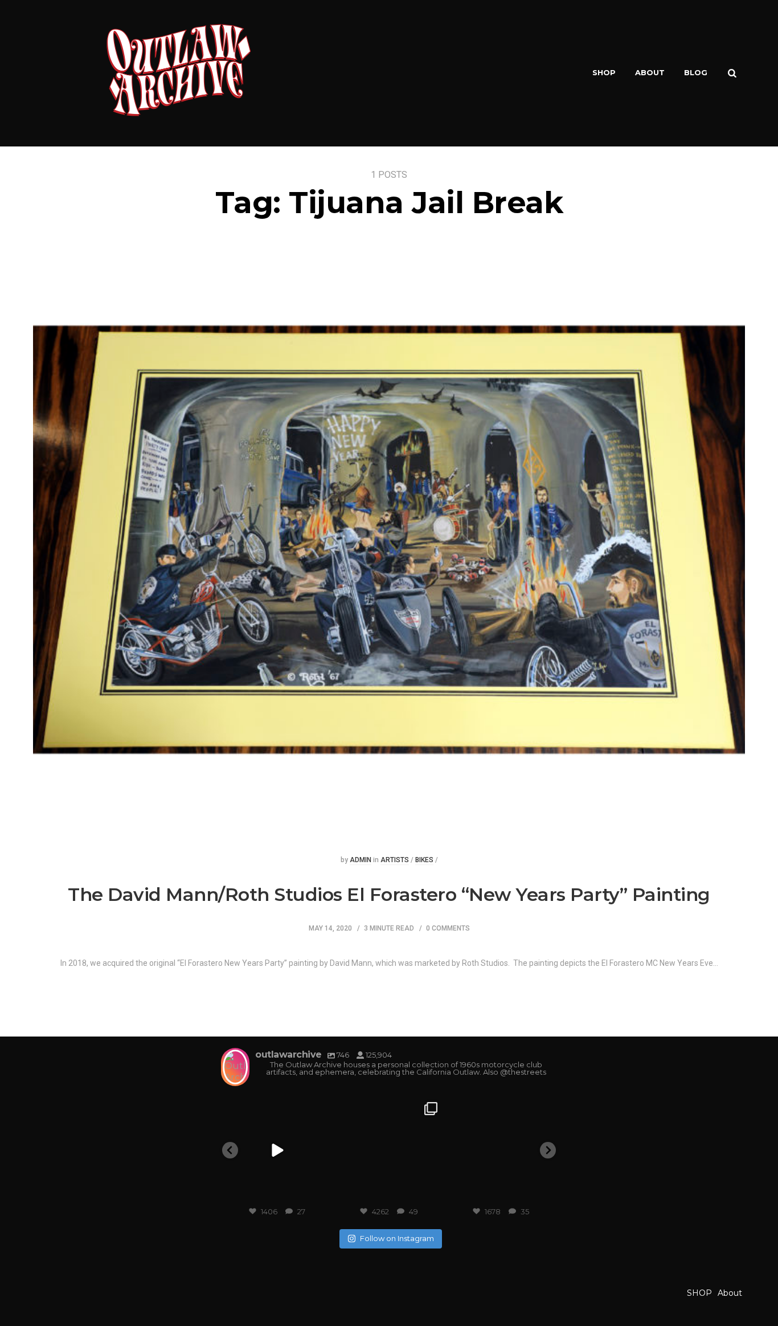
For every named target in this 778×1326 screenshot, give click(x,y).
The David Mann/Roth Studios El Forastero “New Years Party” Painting (389, 894)
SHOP (604, 72)
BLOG (695, 72)
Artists (394, 860)
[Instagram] (319, 1192)
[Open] (277, 1150)
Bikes (424, 860)
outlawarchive (276, 1107)
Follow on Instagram (397, 1238)
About (650, 72)
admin (360, 860)
